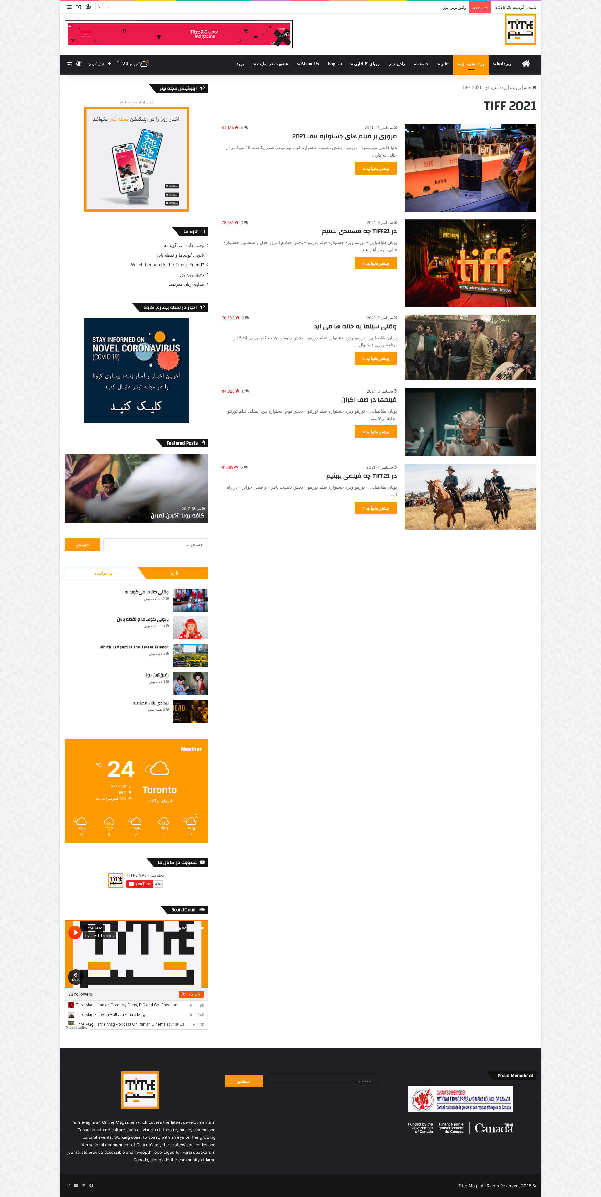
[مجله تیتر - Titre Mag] (520, 29)
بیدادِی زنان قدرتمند (449, 7)
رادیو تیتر (397, 63)
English (335, 63)
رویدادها (504, 63)
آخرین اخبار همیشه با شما (136, 102)
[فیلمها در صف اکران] (470, 422)
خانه (528, 87)
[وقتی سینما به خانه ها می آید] (470, 347)
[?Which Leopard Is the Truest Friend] (190, 655)
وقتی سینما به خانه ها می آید (355, 326)
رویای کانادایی (367, 63)
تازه (174, 573)
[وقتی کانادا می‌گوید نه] (190, 600)
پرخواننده (103, 573)
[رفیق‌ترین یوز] (190, 683)
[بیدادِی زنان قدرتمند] (190, 711)
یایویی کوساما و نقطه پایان (179, 255)
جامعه (423, 63)
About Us (310, 63)
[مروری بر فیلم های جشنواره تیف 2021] (470, 167)
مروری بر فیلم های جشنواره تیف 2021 (344, 136)
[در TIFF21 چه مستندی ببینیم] (470, 263)
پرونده (515, 87)
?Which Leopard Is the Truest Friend (167, 264)
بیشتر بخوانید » (375, 168)
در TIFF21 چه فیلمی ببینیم (361, 475)
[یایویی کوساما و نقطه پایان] (190, 627)
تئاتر (445, 63)
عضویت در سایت (272, 63)
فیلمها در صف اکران (369, 399)
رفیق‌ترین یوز (191, 274)
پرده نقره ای (472, 63)
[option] (136, 488)
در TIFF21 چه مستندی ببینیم (359, 231)
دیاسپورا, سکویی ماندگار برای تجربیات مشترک (148, 515)
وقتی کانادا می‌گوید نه (184, 245)
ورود (240, 63)
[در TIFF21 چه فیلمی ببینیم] (470, 497)
